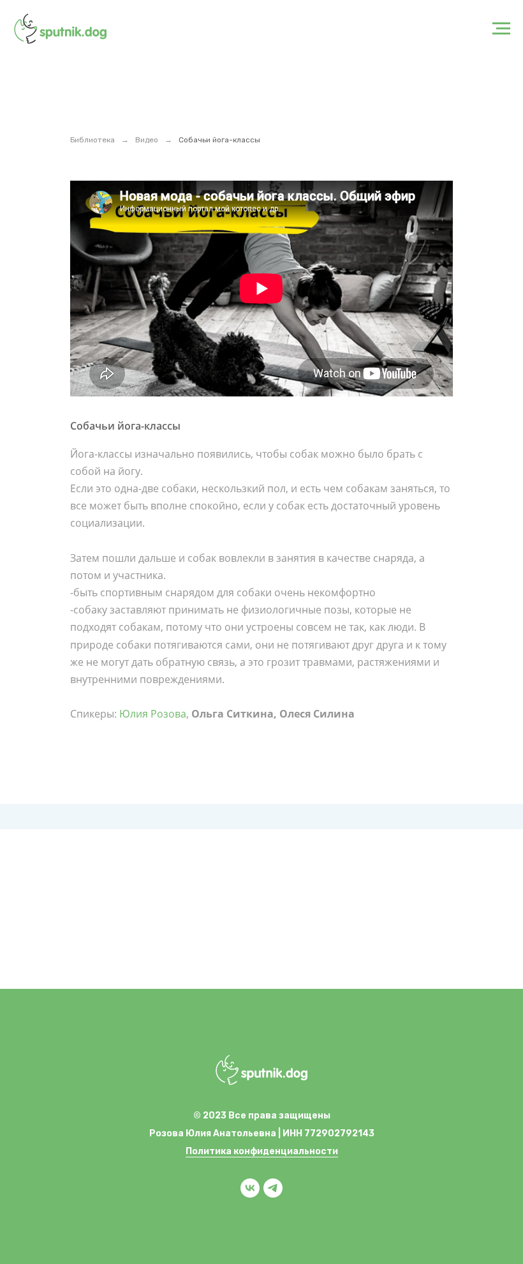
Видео (146, 139)
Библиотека (92, 139)
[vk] (250, 1194)
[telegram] (273, 1194)
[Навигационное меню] (501, 28)
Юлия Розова (152, 714)
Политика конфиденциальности (262, 1151)
